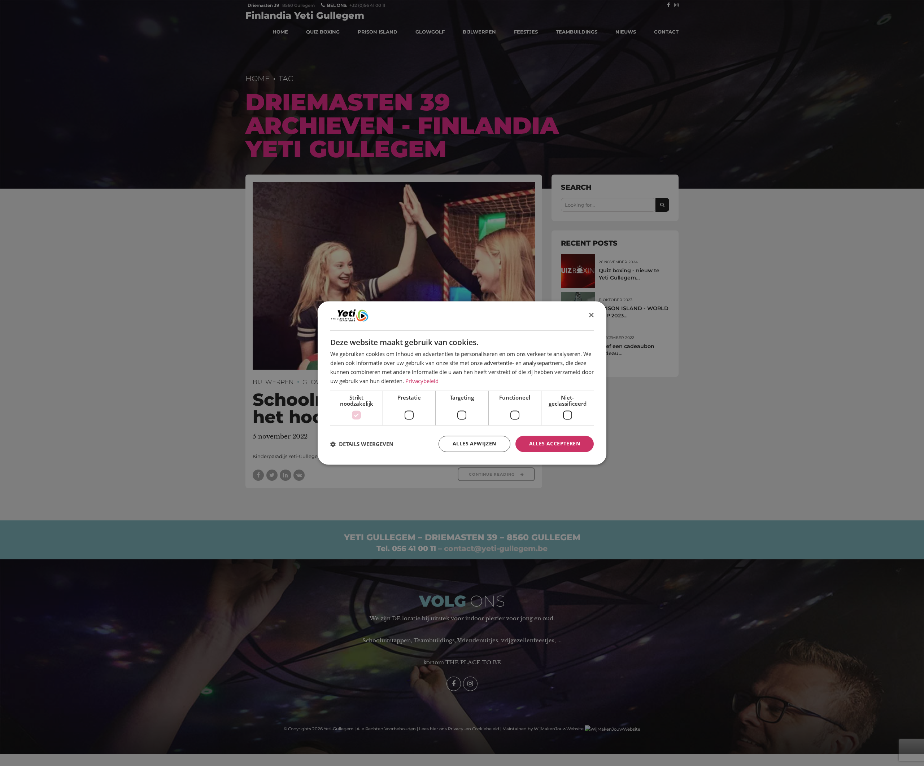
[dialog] (462, 383)
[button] (361, 444)
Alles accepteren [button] (554, 443)
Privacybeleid (422, 380)
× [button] (591, 315)
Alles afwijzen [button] (474, 443)
